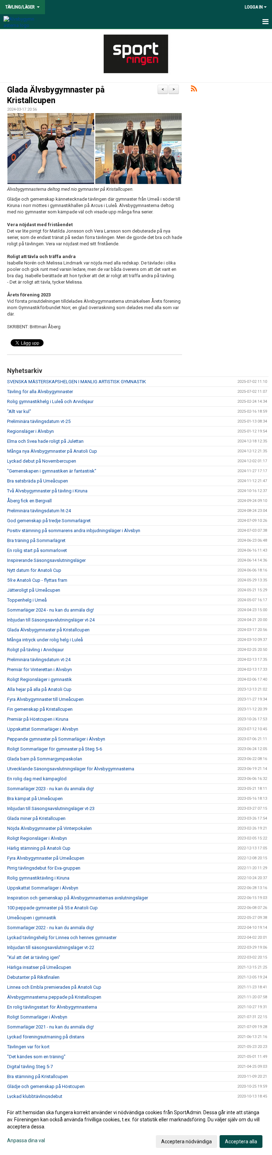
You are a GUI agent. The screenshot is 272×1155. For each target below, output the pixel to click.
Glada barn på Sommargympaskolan (44, 758)
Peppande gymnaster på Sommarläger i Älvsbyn (56, 739)
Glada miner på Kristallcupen (36, 818)
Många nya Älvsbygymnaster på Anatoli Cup (52, 451)
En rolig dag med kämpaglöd (37, 778)
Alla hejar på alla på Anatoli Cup (39, 689)
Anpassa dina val (26, 1140)
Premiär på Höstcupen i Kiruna (37, 719)
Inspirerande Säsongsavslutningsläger (46, 560)
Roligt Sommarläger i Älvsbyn (37, 1017)
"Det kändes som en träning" (36, 1056)
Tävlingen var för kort (28, 1046)
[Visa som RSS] (194, 90)
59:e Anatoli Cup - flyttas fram (37, 580)
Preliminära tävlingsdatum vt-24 (38, 659)
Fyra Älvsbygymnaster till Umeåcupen (45, 699)
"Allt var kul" (19, 411)
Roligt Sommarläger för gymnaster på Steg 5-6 (54, 749)
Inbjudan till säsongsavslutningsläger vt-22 (50, 947)
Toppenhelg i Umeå (27, 600)
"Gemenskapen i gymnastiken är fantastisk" (51, 471)
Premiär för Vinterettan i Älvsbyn (39, 669)
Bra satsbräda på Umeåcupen (37, 481)
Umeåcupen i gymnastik (31, 917)
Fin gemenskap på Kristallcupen (40, 709)
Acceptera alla (241, 1141)
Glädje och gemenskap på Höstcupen (46, 1086)
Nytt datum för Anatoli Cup (34, 570)
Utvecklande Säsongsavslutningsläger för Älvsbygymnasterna (70, 768)
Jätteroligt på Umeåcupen (33, 590)
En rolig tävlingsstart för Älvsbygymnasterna (52, 1007)
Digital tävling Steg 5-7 (30, 1066)
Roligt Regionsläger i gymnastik (39, 679)
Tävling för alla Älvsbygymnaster (40, 391)
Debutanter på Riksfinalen (33, 977)
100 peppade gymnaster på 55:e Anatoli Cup (52, 907)
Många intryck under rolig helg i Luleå (45, 639)
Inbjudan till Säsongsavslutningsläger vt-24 (51, 620)
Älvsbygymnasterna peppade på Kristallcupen (54, 997)
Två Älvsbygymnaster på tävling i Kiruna (47, 490)
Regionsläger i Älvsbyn (30, 431)
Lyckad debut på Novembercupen (41, 461)
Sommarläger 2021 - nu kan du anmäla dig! (50, 1027)
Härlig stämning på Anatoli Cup (38, 848)
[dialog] (136, 1126)
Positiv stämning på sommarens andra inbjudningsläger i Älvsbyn (73, 530)
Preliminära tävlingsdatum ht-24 (39, 510)
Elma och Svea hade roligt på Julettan (45, 441)
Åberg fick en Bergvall (29, 500)
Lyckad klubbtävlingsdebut (34, 1096)
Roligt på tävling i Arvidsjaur (35, 649)
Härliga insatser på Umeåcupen (39, 967)
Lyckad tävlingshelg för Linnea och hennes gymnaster (62, 937)
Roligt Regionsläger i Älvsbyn (37, 838)
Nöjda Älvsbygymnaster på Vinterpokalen (49, 828)
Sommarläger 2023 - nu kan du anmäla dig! (50, 788)
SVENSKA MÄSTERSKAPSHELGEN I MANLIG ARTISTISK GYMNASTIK (76, 381)
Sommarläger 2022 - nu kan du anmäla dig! (50, 927)
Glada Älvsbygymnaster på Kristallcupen (48, 629)
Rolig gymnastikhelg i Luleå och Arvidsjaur (50, 401)
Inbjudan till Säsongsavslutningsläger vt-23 (51, 808)
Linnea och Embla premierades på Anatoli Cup (54, 987)
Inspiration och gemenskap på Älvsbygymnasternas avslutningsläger (77, 897)
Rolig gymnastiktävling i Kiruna (38, 878)
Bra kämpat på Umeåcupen (35, 798)
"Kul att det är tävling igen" (33, 957)
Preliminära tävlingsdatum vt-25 (38, 421)
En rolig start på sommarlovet (37, 550)
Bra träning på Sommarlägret (36, 540)
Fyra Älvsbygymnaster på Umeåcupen (45, 858)
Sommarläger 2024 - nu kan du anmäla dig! (50, 610)
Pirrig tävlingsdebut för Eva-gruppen (43, 868)
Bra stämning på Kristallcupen (37, 1076)
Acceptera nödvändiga (186, 1141)
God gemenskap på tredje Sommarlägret (49, 520)
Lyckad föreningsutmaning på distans (45, 1036)
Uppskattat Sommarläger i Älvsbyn (42, 729)
